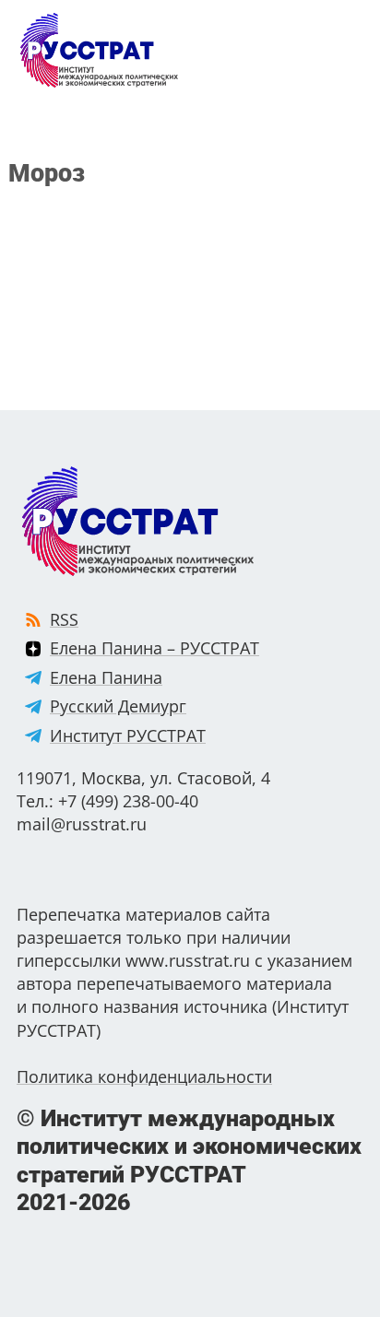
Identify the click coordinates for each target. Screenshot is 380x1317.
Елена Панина (106, 677)
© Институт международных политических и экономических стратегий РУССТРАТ (189, 1160)
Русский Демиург (118, 706)
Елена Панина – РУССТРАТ (154, 648)
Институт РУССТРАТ (128, 735)
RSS (64, 619)
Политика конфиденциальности (144, 1076)
